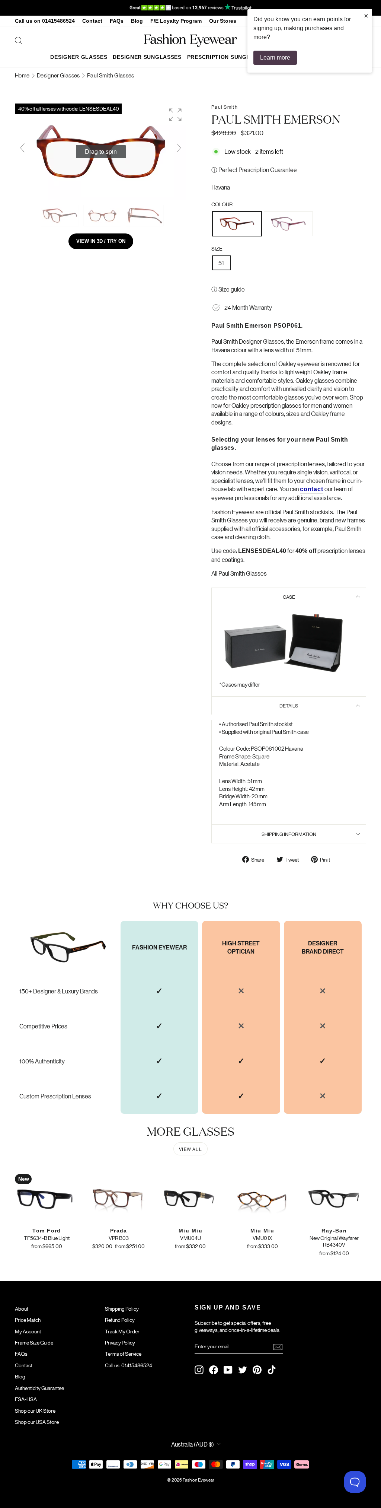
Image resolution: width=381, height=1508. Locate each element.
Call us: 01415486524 (128, 1365)
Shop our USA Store (37, 1421)
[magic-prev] (22, 147)
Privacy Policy (120, 1342)
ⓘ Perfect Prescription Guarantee (254, 170)
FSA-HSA (26, 1399)
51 (221, 263)
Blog (137, 21)
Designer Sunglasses (147, 57)
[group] (100, 152)
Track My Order (122, 1331)
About (21, 1308)
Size (216, 248)
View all (190, 1149)
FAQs (117, 21)
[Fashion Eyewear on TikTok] (271, 1369)
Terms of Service (123, 1353)
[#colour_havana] (60, 215)
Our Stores (222, 21)
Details (288, 705)
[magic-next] (179, 147)
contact (311, 489)
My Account (28, 1331)
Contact (92, 21)
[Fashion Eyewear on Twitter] (242, 1369)
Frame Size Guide (34, 1342)
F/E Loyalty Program (176, 21)
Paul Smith (224, 107)
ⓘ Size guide (228, 289)
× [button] (366, 16)
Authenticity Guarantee (39, 1387)
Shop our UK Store (35, 1410)
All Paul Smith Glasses (239, 573)
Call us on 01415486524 (45, 21)
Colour (222, 204)
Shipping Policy (122, 1308)
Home (23, 75)
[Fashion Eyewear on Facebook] (213, 1369)
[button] (175, 115)
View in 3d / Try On (100, 241)
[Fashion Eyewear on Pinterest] (257, 1369)
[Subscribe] (278, 1346)
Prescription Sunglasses (228, 57)
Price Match (28, 1319)
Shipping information (289, 834)
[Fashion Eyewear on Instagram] (199, 1369)
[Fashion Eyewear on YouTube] (228, 1369)
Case (289, 597)
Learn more (275, 57)
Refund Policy (120, 1319)
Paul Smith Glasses (110, 75)
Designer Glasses (78, 57)
